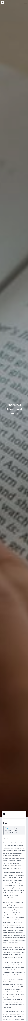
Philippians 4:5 (9, 828)
